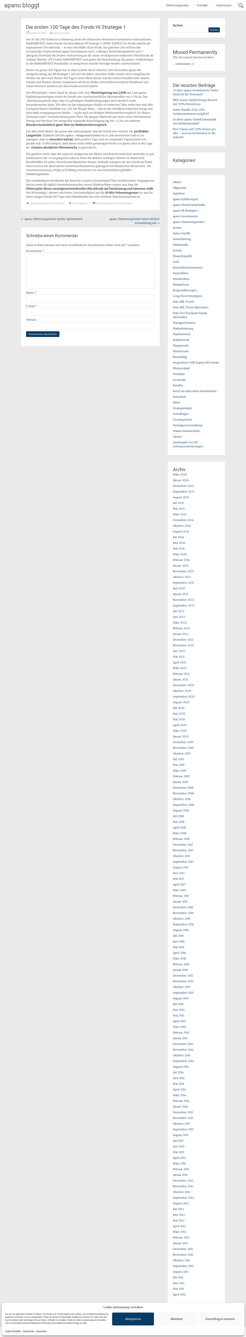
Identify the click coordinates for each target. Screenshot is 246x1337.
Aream (177, 227)
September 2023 (183, 582)
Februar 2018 (181, 839)
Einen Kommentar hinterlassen (114, 203)
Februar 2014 (181, 1101)
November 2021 (183, 645)
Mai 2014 (178, 1083)
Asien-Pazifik (181, 233)
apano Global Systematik (189, 205)
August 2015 (181, 998)
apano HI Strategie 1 (185, 210)
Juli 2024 (178, 537)
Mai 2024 (179, 548)
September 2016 (183, 924)
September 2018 (183, 804)
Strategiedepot (182, 408)
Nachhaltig (180, 357)
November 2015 (183, 981)
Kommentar (35, 251)
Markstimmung (183, 328)
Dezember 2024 (183, 520)
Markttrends (181, 339)
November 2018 (183, 793)
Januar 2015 (180, 1038)
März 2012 (179, 1231)
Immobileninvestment (187, 267)
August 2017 (181, 867)
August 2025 (181, 497)
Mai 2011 (178, 1288)
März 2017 (179, 890)
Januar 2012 (180, 1243)
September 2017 (183, 861)
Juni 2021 (179, 651)
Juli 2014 (178, 1072)
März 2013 (179, 1163)
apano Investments (41, 203)
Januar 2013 (180, 1175)
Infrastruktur (181, 279)
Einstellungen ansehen (220, 1319)
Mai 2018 (178, 822)
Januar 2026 (181, 480)
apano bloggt (21, 5)
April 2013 (179, 1157)
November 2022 (183, 599)
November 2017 (183, 850)
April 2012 (179, 1226)
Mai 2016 (178, 947)
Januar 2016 (180, 970)
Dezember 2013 (183, 1112)
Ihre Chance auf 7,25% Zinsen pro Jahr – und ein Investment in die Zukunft (194, 133)
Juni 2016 (179, 941)
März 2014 (179, 1095)
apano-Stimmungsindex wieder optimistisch (52, 219)
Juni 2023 (179, 588)
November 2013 (183, 1118)
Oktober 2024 (182, 525)
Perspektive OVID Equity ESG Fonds (196, 362)
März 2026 (180, 474)
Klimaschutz (181, 284)
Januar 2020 (181, 736)
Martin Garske (61, 33)
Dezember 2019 (183, 742)
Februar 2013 (181, 1169)
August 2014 (181, 1066)
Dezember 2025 (183, 486)
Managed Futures (184, 322)
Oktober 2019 (181, 753)
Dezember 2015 (183, 975)
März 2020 (180, 730)
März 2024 (180, 554)
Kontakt (202, 5)
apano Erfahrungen (185, 199)
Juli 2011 (178, 1277)
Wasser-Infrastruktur (186, 431)
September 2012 (183, 1197)
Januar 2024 (180, 565)
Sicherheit (179, 396)
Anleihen (179, 193)
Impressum (41, 1331)
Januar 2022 (181, 634)
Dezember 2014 (183, 1044)
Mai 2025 (179, 508)
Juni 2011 (178, 1283)
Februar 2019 (181, 776)
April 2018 (179, 827)
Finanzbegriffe (182, 256)
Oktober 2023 (182, 577)
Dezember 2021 (183, 639)
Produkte (59, 203)
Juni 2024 (179, 542)
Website (31, 319)
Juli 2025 (178, 503)
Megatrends (181, 345)
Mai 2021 (179, 656)
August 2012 (181, 1203)
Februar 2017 (181, 896)
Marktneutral (181, 334)
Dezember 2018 (183, 787)
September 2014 (183, 1061)
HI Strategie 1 (61, 74)
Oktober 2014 (181, 1055)
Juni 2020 (179, 713)
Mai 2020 (179, 719)
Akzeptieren (133, 1319)
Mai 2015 (178, 1015)
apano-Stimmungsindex (188, 222)
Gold (176, 261)
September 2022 (184, 605)
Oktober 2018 (181, 799)
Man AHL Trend (183, 301)
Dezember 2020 (183, 685)
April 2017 (179, 884)
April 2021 (179, 662)
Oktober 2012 (182, 1192)
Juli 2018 (178, 816)
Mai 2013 (178, 1152)
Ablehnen (177, 1319)
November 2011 (183, 1254)
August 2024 (181, 531)
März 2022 (180, 622)
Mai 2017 (178, 878)
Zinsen (177, 436)
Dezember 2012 (183, 1180)
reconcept (179, 379)
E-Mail (31, 306)
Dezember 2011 (183, 1249)
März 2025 (180, 514)
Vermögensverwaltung (187, 425)
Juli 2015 (178, 1004)
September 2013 (183, 1129)
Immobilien (180, 273)
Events (177, 250)
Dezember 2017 (183, 844)
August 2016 (181, 930)
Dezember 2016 (183, 907)
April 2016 (179, 952)
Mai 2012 (179, 1220)
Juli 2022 (178, 611)
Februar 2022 (181, 628)
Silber (177, 402)
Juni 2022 (179, 617)
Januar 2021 (180, 679)
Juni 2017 (179, 873)
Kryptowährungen (185, 290)
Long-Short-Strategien (187, 296)
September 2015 (183, 992)
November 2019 (183, 747)
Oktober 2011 (181, 1260)
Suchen (178, 25)
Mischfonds (180, 351)
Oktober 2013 (181, 1123)
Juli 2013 (178, 1140)
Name (31, 292)
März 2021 (179, 668)
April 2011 (179, 1294)
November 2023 (183, 571)
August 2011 (180, 1271)
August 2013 (180, 1135)
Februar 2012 (181, 1237)
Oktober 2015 (181, 987)
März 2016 (179, 958)
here (211, 57)
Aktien (177, 182)
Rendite (178, 385)
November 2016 (183, 913)
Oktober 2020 (182, 691)
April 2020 (180, 725)
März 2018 (179, 833)
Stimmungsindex (177, 5)
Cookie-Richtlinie (13, 1331)
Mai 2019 (178, 765)
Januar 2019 (180, 782)
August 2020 (181, 702)
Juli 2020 (178, 708)
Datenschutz (28, 1331)
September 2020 (184, 696)
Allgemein (179, 187)
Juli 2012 (178, 1209)
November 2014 (183, 1049)
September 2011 (183, 1266)
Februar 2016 (181, 964)
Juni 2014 (179, 1078)
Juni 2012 (179, 1214)
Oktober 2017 (181, 856)
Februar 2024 (181, 560)
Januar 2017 (180, 901)
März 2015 (179, 1027)
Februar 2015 (181, 1032)
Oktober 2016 (181, 918)
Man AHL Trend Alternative (191, 307)
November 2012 (183, 1186)
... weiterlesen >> (184, 63)
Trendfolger (181, 414)
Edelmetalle (180, 244)
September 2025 (183, 491)
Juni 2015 (179, 1009)
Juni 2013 (178, 1146)
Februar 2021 (181, 673)
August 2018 (181, 810)
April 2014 (179, 1089)
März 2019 (179, 770)
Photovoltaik (181, 368)
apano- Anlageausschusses (83, 135)
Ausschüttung (182, 239)
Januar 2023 (180, 594)
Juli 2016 (178, 935)
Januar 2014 (180, 1106)
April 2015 (179, 1021)
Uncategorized (182, 419)
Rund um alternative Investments (195, 391)
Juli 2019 (178, 759)
